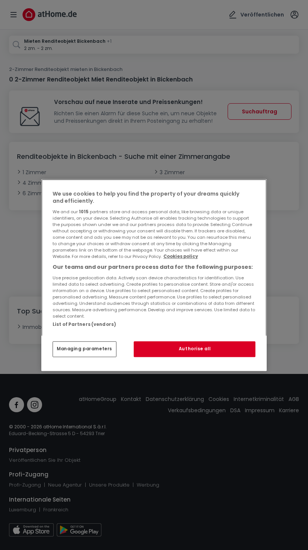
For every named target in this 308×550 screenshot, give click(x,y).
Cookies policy (180, 256)
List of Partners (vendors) (84, 324)
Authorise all (194, 349)
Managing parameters (84, 349)
